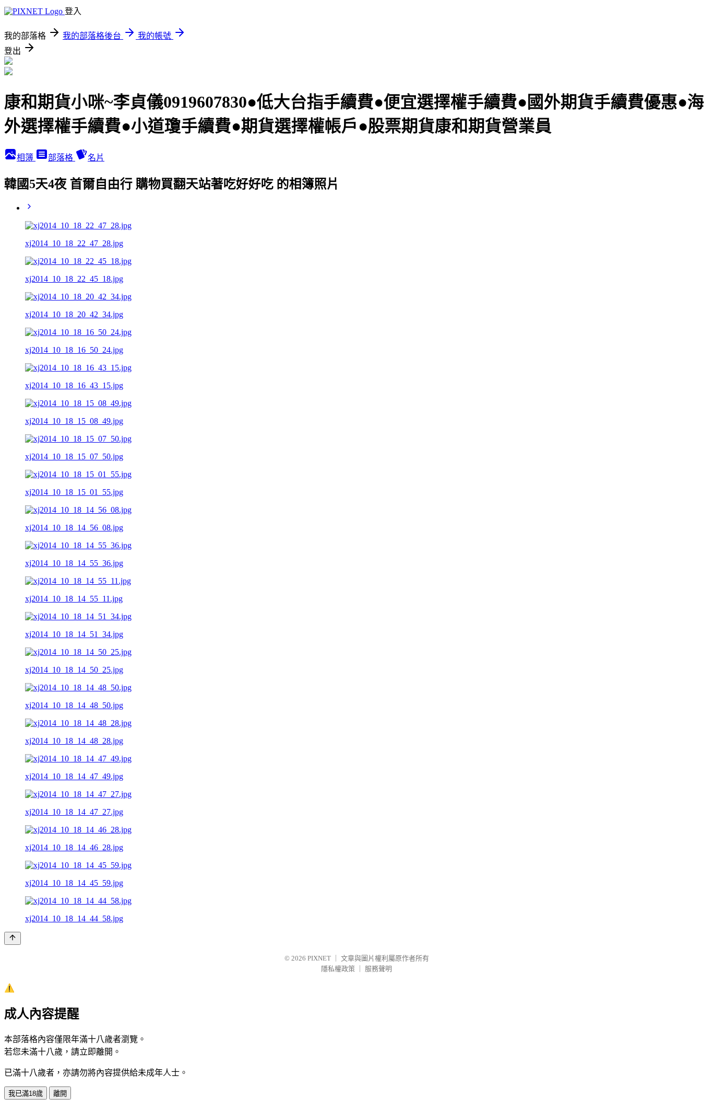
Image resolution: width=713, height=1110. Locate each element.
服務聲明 (378, 969)
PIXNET (319, 958)
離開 (60, 1093)
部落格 (61, 157)
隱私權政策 (338, 969)
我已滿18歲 (25, 1093)
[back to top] (12, 938)
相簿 (26, 157)
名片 (96, 157)
